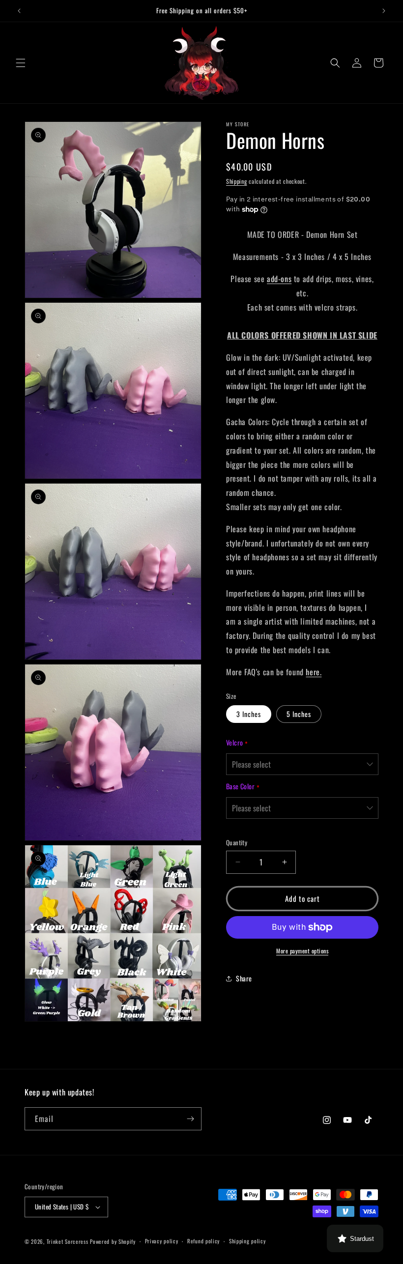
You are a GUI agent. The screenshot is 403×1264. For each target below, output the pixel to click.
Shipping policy (247, 1241)
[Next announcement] (384, 11)
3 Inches (248, 714)
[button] (20, 63)
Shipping (236, 181)
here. (313, 672)
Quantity (236, 842)
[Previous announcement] (19, 11)
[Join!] (190, 1118)
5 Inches (299, 714)
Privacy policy (161, 1241)
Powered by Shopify (113, 1241)
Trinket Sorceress (67, 1241)
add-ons (279, 279)
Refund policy (203, 1241)
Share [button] (244, 978)
